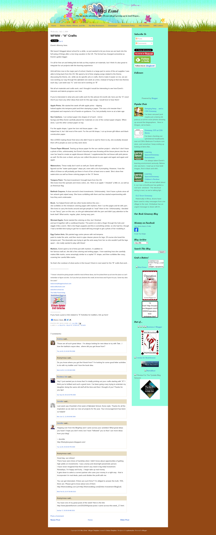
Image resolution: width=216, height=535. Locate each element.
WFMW (83, 325)
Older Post (124, 520)
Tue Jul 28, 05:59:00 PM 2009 (66, 447)
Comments (141, 43)
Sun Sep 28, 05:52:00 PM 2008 (66, 395)
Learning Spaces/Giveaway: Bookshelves (152, 154)
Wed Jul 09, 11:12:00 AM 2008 (66, 370)
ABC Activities (144, 26)
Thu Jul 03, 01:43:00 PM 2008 (66, 351)
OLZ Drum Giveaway (144, 196)
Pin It (61, 41)
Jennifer (60, 401)
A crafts (61, 325)
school (76, 325)
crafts (69, 325)
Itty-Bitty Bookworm (96, 26)
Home (53, 26)
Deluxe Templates (111, 530)
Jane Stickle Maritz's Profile (142, 226)
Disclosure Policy (128, 26)
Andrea (60, 339)
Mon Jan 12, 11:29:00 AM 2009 (66, 416)
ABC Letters (158, 26)
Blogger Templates (93, 530)
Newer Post (55, 520)
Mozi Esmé (108, 11)
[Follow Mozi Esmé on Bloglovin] (145, 67)
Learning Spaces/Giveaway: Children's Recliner (152, 176)
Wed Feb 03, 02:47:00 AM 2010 (66, 491)
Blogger (155, 98)
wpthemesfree (130, 530)
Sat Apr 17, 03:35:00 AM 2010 (66, 510)
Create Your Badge (140, 234)
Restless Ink (62, 377)
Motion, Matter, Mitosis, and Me (72, 26)
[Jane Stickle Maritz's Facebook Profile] (136, 231)
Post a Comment (57, 516)
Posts (139, 39)
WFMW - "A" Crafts (63, 35)
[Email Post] (79, 323)
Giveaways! (112, 26)
